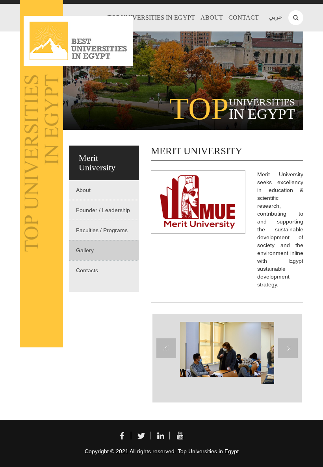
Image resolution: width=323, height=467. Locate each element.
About (211, 17)
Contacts (87, 270)
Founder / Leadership (103, 210)
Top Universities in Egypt (151, 17)
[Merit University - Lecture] (219, 349)
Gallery (85, 250)
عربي (276, 16)
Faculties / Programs (102, 230)
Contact (243, 17)
